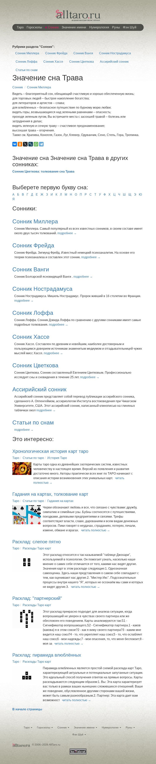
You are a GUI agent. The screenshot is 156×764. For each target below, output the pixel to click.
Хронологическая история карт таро (50, 451)
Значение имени (74, 27)
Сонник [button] (62, 727)
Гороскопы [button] (44, 727)
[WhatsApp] (36, 144)
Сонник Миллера (27, 53)
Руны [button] (129, 727)
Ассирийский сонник (114, 61)
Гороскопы (34, 27)
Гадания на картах (60, 501)
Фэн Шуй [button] (78, 734)
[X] (25, 144)
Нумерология (99, 27)
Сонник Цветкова (81, 61)
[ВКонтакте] (14, 144)
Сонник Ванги (83, 53)
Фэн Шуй (129, 27)
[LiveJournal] (30, 144)
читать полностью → (95, 530)
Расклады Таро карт (37, 548)
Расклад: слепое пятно (36, 541)
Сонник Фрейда (56, 53)
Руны (116, 27)
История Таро (57, 458)
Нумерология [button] (110, 727)
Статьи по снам (26, 70)
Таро (20, 27)
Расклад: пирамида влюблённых (46, 655)
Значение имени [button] (84, 727)
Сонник (53, 27)
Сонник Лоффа (26, 61)
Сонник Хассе (53, 61)
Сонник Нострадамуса (115, 53)
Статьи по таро (33, 458)
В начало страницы (27, 709)
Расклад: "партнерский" (37, 598)
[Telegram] (41, 144)
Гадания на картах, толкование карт (50, 494)
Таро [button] (27, 727)
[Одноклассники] (20, 144)
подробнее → (67, 233)
